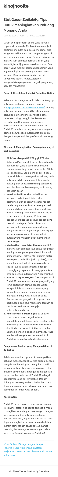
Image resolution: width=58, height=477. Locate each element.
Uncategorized (37, 35)
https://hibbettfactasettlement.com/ (25, 107)
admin (23, 35)
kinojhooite (16, 6)
